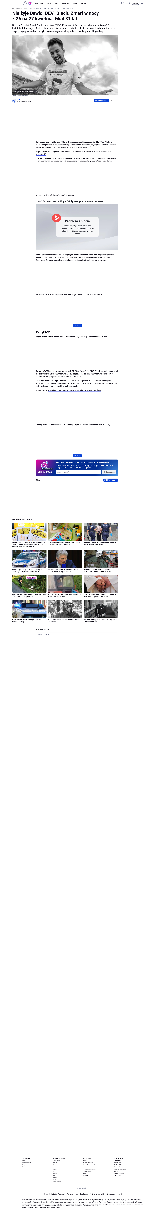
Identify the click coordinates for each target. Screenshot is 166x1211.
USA (54, 1175)
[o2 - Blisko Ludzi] (31, 3)
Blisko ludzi (39, 3)
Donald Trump (117, 1162)
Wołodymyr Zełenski (119, 1173)
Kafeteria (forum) (26, 1162)
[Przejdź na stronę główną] (25, 4)
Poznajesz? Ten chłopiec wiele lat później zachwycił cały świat (74, 390)
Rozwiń (76, 325)
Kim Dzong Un (117, 1160)
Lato (84, 1173)
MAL (18, 100)
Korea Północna (57, 1160)
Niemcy (55, 1177)
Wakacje (85, 1175)
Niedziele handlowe (88, 1162)
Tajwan (55, 1173)
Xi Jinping (116, 1171)
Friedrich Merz (117, 1175)
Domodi (24, 1160)
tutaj (58, 1207)
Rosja (54, 1167)
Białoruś (55, 1179)
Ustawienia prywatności (113, 1194)
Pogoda (75, 3)
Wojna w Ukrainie (87, 1171)
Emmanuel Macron (119, 1167)
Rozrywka (65, 3)
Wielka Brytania (57, 1181)
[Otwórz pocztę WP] (122, 3)
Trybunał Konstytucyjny (89, 1169)
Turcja (54, 1165)
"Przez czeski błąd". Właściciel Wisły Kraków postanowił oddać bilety (77, 337)
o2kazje (49, 3)
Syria (54, 1171)
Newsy (85, 1160)
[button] (128, 3)
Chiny (84, 1167)
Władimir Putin (118, 1165)
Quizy (57, 3)
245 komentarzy (102, 100)
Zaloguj (135, 3)
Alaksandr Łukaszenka (120, 1169)
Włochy (55, 1169)
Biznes (83, 3)
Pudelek (24, 1167)
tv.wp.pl (24, 1165)
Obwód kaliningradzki (89, 1165)
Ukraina (55, 1162)
